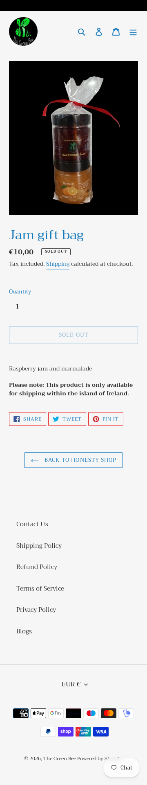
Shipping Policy (39, 545)
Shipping (57, 264)
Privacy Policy (36, 609)
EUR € (71, 684)
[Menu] (133, 31)
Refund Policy (36, 567)
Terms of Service (40, 588)
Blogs (24, 631)
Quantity (20, 292)
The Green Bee (60, 758)
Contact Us (32, 524)
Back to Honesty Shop (79, 460)
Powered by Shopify (100, 758)
